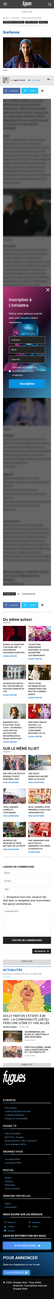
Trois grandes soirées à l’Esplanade (10, 809)
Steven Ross (34, 852)
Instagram (36, 1222)
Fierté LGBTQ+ (31, 22)
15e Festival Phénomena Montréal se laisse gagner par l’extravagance (38, 649)
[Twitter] (29, 1227)
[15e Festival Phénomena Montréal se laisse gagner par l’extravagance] (39, 633)
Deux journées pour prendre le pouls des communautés (39, 809)
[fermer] (48, 290)
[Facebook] (5, 1222)
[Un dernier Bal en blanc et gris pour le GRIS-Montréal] (12, 1036)
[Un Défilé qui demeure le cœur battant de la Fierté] (14, 829)
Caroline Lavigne (10, 1027)
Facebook (12, 1222)
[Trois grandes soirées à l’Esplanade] (14, 796)
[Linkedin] (5, 1227)
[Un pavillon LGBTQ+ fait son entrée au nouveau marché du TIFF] (14, 672)
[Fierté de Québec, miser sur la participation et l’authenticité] (12, 1052)
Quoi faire (15, 18)
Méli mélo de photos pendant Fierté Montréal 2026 (14, 776)
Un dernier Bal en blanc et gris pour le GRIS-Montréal (37, 1034)
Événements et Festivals (31, 18)
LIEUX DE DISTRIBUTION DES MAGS (24, 1235)
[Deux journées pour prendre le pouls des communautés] (39, 796)
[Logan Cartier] (6, 80)
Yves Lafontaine (11, 782)
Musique (43, 22)
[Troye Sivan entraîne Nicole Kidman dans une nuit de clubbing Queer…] (39, 672)
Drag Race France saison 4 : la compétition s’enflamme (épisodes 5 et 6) (37, 727)
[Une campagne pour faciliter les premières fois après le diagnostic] (39, 829)
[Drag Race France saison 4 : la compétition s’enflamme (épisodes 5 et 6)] (39, 711)
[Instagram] (29, 1222)
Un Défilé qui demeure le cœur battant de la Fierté (14, 843)
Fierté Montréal (28, 594)
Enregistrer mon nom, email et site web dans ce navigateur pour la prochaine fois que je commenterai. (26, 900)
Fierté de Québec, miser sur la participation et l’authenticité (38, 1049)
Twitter (35, 1227)
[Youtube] (5, 1231)
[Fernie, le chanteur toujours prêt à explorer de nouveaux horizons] (14, 633)
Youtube (11, 1231)
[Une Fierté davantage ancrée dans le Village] (39, 762)
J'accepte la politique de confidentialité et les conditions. (24, 371)
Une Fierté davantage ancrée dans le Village (38, 776)
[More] (42, 91)
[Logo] (27, 3)
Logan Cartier (19, 80)
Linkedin (11, 1227)
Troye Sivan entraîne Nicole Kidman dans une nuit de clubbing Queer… (37, 688)
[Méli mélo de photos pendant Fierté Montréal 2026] (14, 762)
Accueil (6, 18)
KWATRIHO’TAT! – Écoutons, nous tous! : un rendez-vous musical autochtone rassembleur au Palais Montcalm (12, 730)
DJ (18, 594)
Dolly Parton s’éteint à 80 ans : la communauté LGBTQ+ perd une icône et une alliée (26, 1019)
